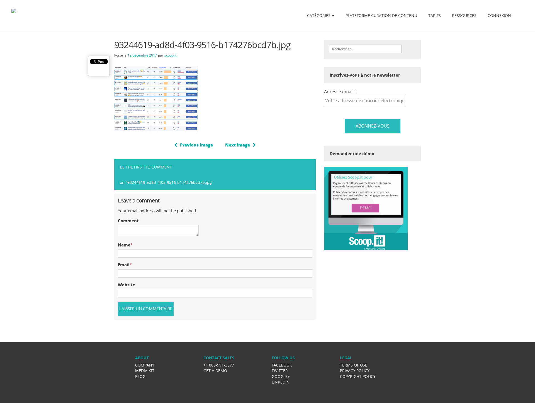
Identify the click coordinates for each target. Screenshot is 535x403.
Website (126, 284)
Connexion (499, 15)
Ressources (464, 15)
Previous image (196, 145)
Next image (237, 145)
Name (124, 245)
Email (124, 264)
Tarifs (434, 15)
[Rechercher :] (365, 49)
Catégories (319, 15)
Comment (128, 220)
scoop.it (170, 55)
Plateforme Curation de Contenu (381, 15)
